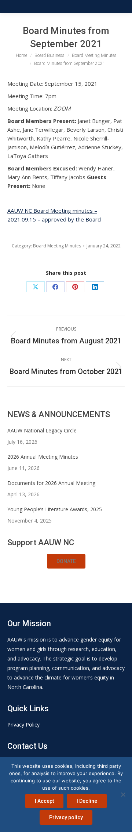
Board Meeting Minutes (57, 246)
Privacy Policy (23, 724)
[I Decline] (122, 794)
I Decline (87, 801)
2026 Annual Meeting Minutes (42, 456)
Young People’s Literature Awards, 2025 (54, 509)
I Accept (44, 801)
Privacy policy (66, 817)
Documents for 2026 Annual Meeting (51, 482)
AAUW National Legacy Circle (42, 430)
